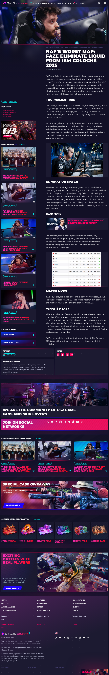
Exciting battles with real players (17, 559)
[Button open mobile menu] (105, 3)
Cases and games (7, 624)
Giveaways (42, 604)
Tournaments (79, 604)
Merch (75, 624)
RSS (2, 619)
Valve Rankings (8, 610)
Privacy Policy (43, 616)
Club (81, 3)
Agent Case (59, 667)
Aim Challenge (8, 607)
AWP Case (32, 667)
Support (4, 616)
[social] (56, 638)
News (36, 3)
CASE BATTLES (10, 342)
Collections (79, 600)
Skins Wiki (41, 624)
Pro (3, 627)
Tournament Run (8, 110)
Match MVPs (7, 114)
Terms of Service (79, 616)
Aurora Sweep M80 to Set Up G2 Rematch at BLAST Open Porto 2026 (16, 248)
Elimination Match (9, 112)
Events (76, 607)
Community (50, 47)
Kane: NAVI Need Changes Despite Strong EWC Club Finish (16, 319)
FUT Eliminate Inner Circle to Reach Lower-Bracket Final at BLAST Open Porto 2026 (15, 212)
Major (40, 607)
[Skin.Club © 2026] (15, 633)
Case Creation (44, 610)
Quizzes (5, 604)
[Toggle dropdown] (49, 3)
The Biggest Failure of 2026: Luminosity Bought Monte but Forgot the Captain (15, 177)
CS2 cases (8, 335)
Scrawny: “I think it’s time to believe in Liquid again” (85, 221)
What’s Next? (7, 116)
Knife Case (5, 667)
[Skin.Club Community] (17, 3)
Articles (41, 600)
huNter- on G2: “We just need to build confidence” (15, 284)
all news (21, 144)
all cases (37, 519)
